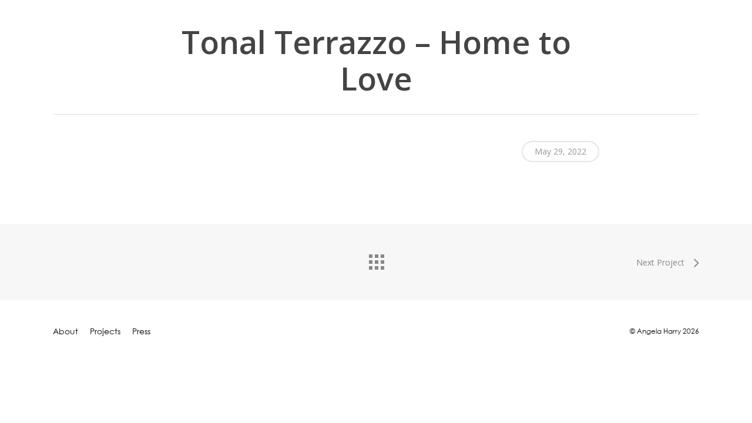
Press (141, 331)
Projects (105, 331)
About (65, 331)
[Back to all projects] (376, 259)
